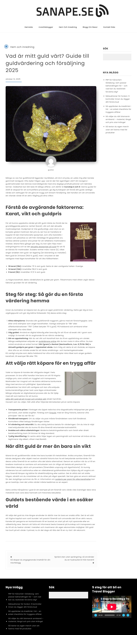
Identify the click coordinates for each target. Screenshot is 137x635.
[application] (111, 607)
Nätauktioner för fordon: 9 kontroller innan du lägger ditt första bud (118, 99)
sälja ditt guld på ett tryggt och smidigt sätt (26, 399)
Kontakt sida (109, 27)
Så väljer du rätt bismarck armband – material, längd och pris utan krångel (118, 119)
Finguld (52, 412)
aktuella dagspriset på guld (43, 246)
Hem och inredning (68, 27)
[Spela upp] (95, 615)
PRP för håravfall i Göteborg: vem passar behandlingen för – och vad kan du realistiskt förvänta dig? (117, 86)
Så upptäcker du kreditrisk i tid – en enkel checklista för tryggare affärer (118, 109)
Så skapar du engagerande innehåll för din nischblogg (30, 561)
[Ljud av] (123, 615)
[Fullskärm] (128, 615)
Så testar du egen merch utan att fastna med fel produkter (117, 129)
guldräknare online (47, 341)
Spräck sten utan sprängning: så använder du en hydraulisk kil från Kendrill (74, 558)
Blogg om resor (90, 27)
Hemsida (29, 27)
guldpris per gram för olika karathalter (73, 479)
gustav (51, 170)
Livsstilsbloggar (46, 27)
